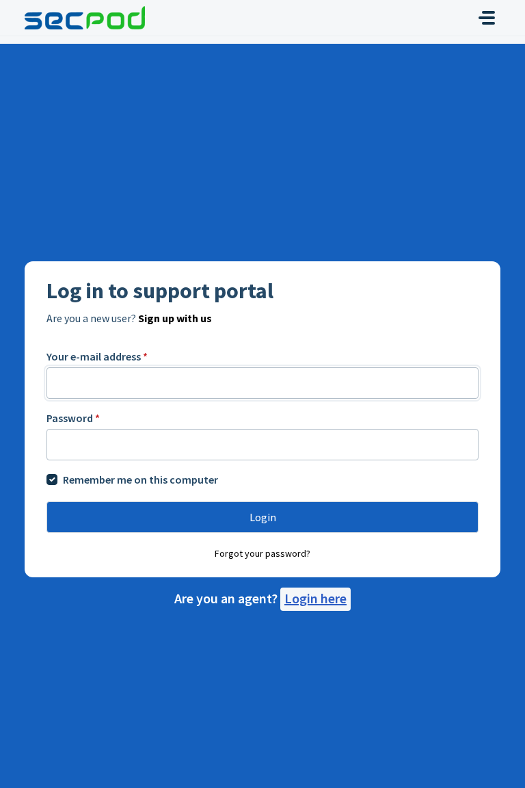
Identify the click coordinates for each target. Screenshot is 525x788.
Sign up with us (175, 318)
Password (73, 418)
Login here (315, 598)
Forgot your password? (262, 553)
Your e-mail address (97, 356)
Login (263, 517)
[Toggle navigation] (486, 17)
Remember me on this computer (140, 479)
